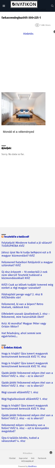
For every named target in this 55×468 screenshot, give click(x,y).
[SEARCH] (52, 6)
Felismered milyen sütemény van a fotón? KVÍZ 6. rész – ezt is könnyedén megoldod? (25, 428)
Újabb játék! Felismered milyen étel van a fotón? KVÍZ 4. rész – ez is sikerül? (27, 375)
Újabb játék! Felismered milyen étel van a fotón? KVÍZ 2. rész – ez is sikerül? (27, 417)
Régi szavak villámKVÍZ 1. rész (19, 392)
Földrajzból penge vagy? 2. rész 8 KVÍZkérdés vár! (22, 296)
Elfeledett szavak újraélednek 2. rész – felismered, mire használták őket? (25, 315)
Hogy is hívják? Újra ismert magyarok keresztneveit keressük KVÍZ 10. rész (24, 365)
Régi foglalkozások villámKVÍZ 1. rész (24, 399)
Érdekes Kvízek (13, 347)
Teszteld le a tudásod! (16, 236)
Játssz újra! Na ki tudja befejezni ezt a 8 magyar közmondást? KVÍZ (26, 254)
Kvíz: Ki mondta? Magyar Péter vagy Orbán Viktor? (23, 325)
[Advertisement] (27, 63)
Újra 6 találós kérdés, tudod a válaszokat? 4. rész (20, 439)
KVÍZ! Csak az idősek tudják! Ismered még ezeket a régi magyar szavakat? (27, 286)
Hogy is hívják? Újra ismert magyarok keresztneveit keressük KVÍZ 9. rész (24, 407)
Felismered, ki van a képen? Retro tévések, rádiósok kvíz (22, 306)
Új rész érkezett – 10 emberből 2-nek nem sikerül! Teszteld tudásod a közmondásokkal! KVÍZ (24, 275)
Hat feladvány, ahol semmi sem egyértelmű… (21, 335)
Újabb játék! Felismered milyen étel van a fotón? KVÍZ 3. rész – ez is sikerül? (27, 384)
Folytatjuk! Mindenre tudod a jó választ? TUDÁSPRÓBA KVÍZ (26, 244)
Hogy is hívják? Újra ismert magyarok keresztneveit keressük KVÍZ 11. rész (24, 355)
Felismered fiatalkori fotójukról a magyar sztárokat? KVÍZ (27, 264)
